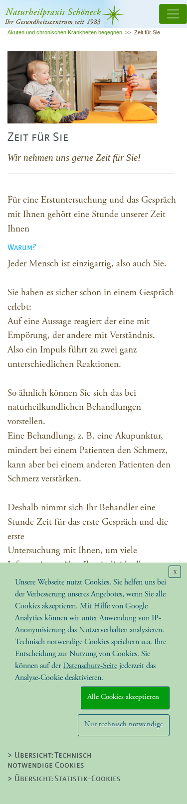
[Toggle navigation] (173, 14)
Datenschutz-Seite (90, 666)
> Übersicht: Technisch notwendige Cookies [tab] (49, 760)
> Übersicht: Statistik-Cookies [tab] (64, 779)
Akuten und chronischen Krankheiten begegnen (64, 32)
